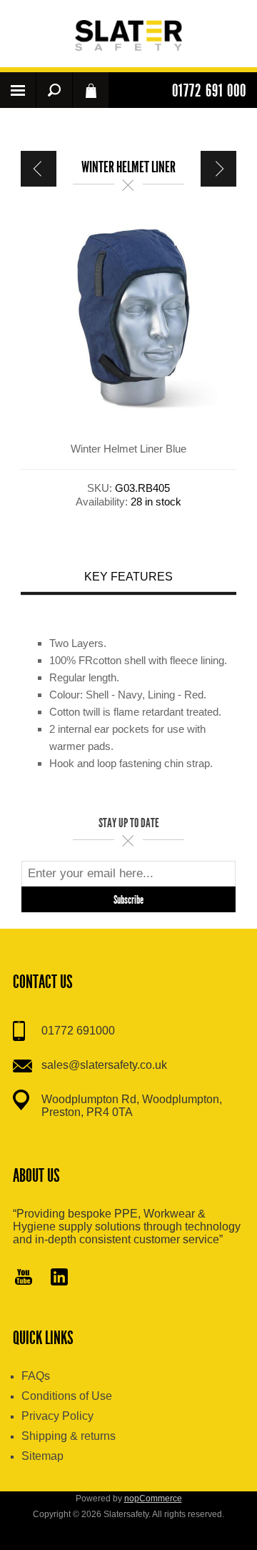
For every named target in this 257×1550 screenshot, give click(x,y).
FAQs (35, 1376)
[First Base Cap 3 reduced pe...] (38, 169)
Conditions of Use (66, 1396)
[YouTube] (23, 1278)
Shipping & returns (68, 1436)
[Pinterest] (59, 1278)
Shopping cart (91, 90)
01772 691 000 (209, 91)
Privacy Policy (57, 1416)
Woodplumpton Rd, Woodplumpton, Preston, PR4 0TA (131, 1105)
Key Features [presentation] (128, 577)
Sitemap (42, 1456)
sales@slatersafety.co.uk (104, 1065)
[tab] (128, 579)
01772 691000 (78, 1031)
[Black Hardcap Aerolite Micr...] (218, 169)
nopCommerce (153, 1499)
